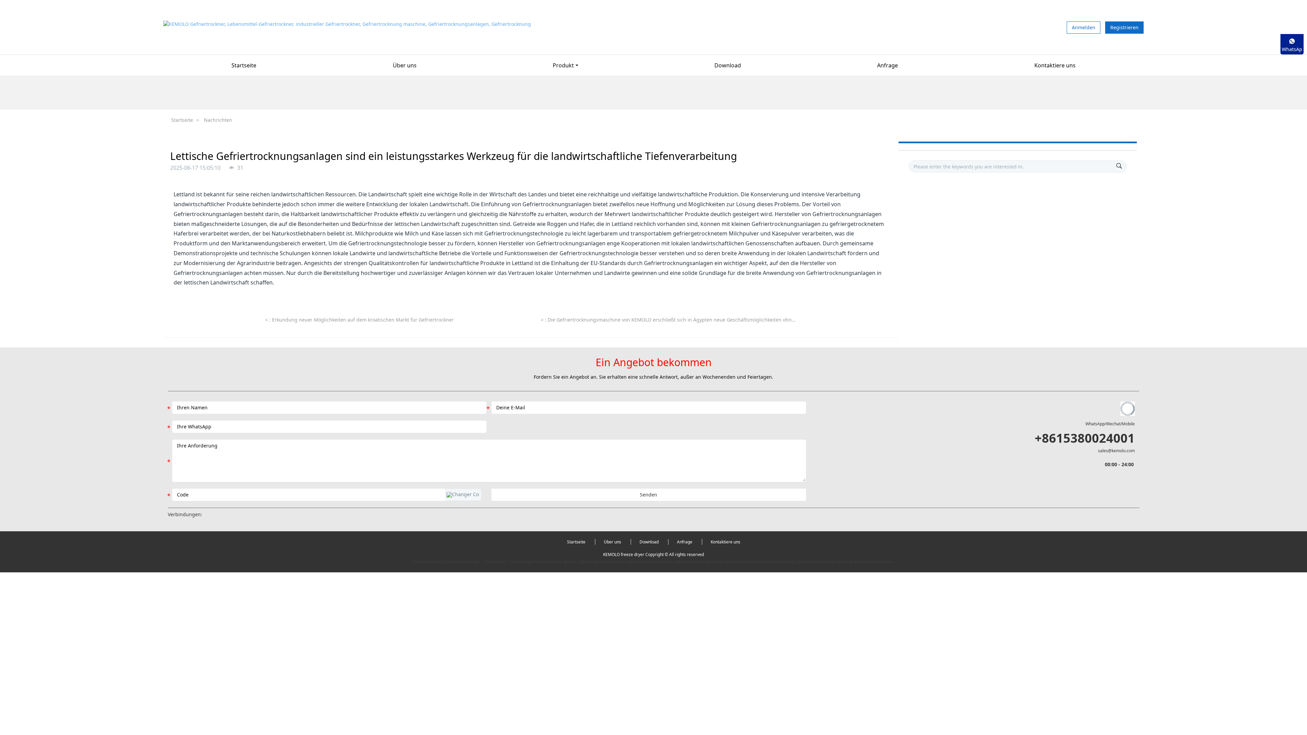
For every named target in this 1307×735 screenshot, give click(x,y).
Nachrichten (218, 120)
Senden (648, 494)
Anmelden (1083, 27)
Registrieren (1124, 27)
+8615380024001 (1085, 438)
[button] (463, 494)
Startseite (243, 65)
